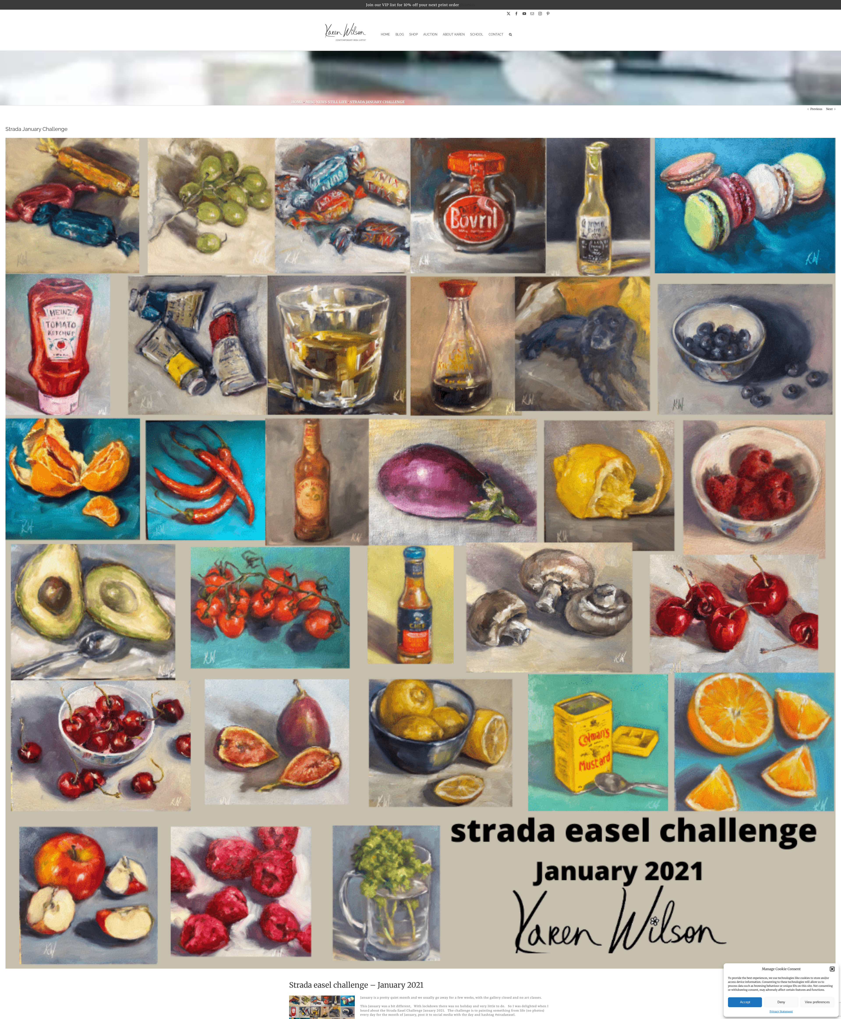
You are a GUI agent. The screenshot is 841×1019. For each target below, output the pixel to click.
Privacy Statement (781, 1011)
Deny (781, 1002)
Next (829, 109)
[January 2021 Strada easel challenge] (322, 997)
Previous (816, 109)
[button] (832, 969)
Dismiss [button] (467, 5)
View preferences (817, 1002)
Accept (745, 1002)
